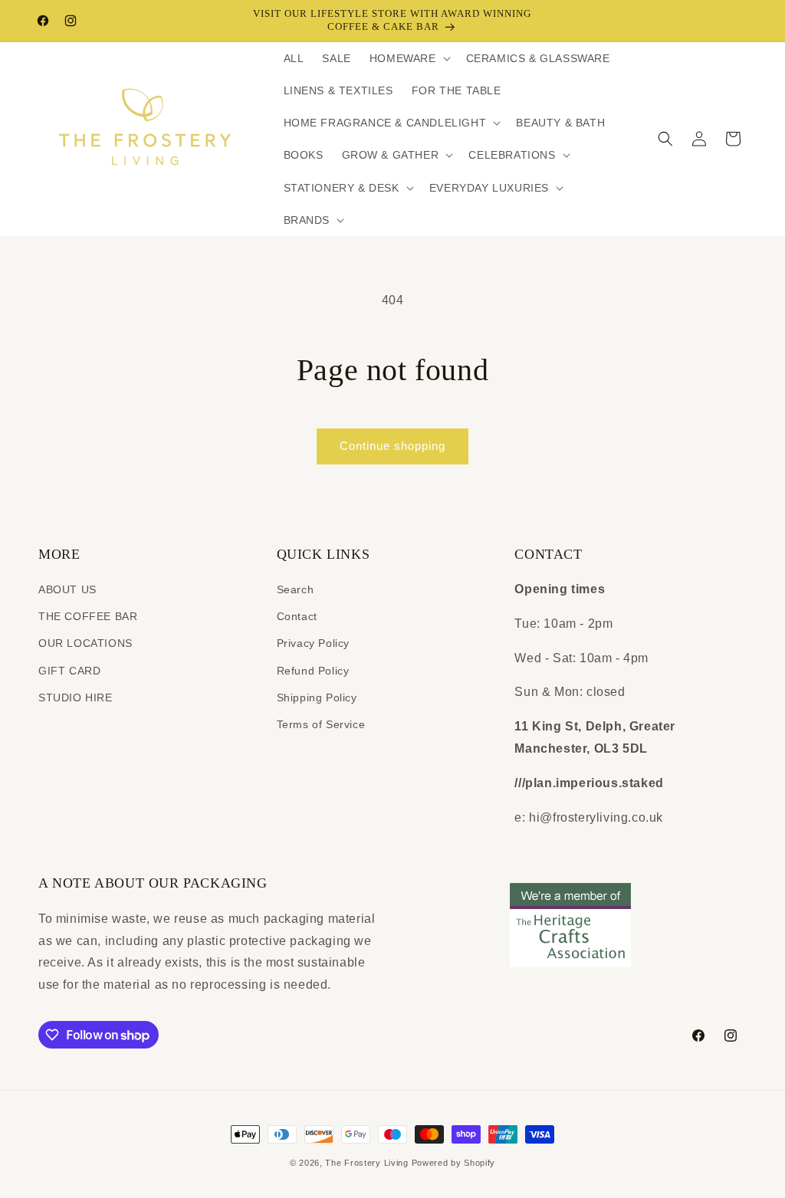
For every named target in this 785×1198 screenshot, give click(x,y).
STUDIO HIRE (75, 697)
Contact (297, 616)
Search (295, 589)
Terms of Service (321, 724)
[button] (408, 58)
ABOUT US (67, 589)
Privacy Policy (313, 643)
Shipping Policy (317, 697)
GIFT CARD (69, 671)
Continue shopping (392, 445)
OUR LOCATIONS (85, 643)
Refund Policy (313, 671)
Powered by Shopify (454, 1162)
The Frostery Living (366, 1162)
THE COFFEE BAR (87, 616)
